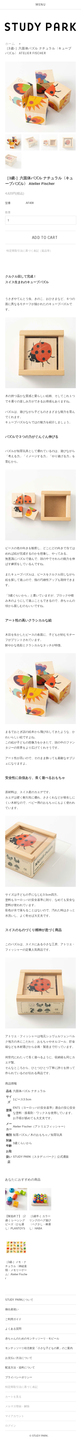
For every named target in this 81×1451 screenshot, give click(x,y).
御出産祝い (12, 1309)
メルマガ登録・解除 (17, 1406)
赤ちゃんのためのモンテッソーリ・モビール (32, 1338)
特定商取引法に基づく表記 (21, 1386)
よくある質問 (13, 1328)
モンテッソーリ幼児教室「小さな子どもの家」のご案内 (39, 1348)
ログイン (10, 1425)
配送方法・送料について (20, 1367)
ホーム (10, 44)
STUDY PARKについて (19, 1299)
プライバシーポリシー (18, 1377)
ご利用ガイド (13, 1319)
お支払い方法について (18, 1357)
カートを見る (13, 1396)
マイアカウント (14, 1416)
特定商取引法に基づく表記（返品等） (29, 250)
